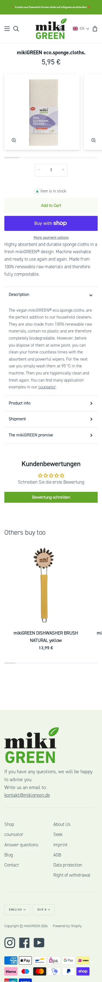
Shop (9, 824)
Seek (58, 834)
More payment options (51, 237)
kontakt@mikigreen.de (27, 795)
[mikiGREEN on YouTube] (39, 942)
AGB (57, 855)
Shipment (17, 419)
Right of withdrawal (72, 875)
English (15, 909)
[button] (81, 28)
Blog (8, 855)
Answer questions (21, 845)
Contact (11, 865)
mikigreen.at (68, 7)
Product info (19, 403)
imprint (60, 845)
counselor (47, 387)
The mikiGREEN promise (31, 435)
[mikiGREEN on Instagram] (9, 942)
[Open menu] (7, 29)
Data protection (67, 865)
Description (19, 294)
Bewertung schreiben (51, 497)
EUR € (42, 909)
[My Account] (61, 28)
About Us (61, 824)
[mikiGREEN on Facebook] (24, 942)
